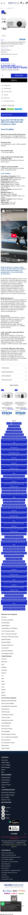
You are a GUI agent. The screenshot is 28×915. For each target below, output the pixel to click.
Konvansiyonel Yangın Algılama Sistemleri (10, 857)
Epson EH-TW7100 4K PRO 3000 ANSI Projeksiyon (14, 492)
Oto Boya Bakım (5, 622)
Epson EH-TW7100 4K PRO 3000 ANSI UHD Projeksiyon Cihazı (14, 485)
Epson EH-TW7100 (16, 423)
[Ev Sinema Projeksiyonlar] (6, 8)
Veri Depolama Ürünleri (7, 653)
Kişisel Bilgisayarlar (6, 723)
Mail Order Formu (5, 799)
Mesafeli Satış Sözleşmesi (8, 792)
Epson (8, 423)
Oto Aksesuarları (5, 712)
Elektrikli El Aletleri (6, 639)
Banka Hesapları (5, 767)
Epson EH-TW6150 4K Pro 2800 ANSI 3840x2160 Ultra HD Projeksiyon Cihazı (7, 403)
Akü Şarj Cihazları (6, 740)
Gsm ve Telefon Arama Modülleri (9, 737)
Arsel (2, 664)
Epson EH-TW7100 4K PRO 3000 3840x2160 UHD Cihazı (14, 520)
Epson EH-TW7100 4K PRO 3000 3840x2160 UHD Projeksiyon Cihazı (14, 514)
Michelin (3, 689)
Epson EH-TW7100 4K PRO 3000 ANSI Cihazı (14, 500)
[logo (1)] (14, 886)
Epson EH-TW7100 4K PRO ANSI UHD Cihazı (14, 606)
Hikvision (3, 673)
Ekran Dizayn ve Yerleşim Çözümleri (9, 861)
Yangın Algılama (5, 625)
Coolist (3, 684)
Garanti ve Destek (6, 784)
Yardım (3, 787)
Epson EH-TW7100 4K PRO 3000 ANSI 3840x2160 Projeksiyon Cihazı (14, 467)
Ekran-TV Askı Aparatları (7, 703)
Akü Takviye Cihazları (6, 728)
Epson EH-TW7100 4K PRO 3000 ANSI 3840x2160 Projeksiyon (14, 462)
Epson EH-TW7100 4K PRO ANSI (14, 558)
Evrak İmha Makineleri (7, 650)
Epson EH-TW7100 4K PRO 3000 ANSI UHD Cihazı (14, 489)
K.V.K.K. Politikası (6, 765)
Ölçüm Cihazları (5, 748)
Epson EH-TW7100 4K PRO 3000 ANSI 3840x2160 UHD (14, 441)
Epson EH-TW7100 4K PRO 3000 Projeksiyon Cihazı (14, 553)
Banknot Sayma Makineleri (7, 852)
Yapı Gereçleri (5, 648)
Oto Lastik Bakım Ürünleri (8, 742)
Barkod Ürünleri (5, 709)
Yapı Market (4, 874)
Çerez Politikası (5, 797)
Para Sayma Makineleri (7, 620)
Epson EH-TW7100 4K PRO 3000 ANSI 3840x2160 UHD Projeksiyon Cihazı (14, 451)
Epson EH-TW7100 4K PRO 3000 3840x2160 (14, 502)
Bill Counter (4, 661)
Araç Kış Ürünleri (5, 717)
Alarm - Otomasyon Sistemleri (9, 634)
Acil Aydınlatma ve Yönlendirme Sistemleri (11, 870)
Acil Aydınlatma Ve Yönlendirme (9, 628)
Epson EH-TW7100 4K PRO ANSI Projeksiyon (14, 609)
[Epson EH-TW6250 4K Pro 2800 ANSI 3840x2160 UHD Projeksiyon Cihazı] (20, 395)
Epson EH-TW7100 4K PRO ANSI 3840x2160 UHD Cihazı (14, 578)
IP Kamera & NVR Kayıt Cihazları (10, 636)
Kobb (2, 681)
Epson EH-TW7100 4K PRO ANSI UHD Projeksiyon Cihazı (14, 602)
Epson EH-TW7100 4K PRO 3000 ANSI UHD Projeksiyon (14, 480)
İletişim (3, 769)
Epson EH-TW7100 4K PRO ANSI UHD (14, 595)
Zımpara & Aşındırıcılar (7, 645)
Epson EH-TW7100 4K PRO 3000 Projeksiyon (14, 550)
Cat (2, 675)
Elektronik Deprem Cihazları (8, 734)
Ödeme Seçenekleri (7, 372)
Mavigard (3, 667)
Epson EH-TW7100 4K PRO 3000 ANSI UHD (14, 476)
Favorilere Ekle (5, 398)
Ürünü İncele (9, 398)
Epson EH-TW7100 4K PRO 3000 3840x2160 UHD (14, 505)
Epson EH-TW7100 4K (14, 426)
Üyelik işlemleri (5, 782)
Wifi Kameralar (5, 745)
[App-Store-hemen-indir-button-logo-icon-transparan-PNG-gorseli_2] (14, 828)
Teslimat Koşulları (5, 777)
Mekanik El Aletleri (6, 642)
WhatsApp (11, 109)
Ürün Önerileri (6, 376)
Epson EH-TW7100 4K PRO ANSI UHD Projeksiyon (14, 598)
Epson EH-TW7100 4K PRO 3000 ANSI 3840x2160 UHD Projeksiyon (14, 446)
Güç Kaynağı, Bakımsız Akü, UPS (9, 872)
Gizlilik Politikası (5, 762)
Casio (2, 687)
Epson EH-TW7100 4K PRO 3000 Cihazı (14, 556)
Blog (2, 772)
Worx (2, 678)
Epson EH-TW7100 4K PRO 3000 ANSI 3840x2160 (14, 437)
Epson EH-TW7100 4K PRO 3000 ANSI (14, 434)
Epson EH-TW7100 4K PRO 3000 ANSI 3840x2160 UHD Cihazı (14, 457)
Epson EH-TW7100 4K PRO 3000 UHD (14, 536)
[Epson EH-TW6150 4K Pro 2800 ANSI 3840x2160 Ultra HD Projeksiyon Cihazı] (7, 395)
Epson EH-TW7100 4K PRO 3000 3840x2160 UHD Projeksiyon (14, 509)
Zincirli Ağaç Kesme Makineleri (9, 706)
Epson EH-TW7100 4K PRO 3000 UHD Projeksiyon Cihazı (14, 543)
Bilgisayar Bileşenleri (6, 866)
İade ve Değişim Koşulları (7, 795)
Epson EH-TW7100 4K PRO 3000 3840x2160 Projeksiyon (14, 525)
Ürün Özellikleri (7, 114)
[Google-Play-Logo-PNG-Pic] (14, 822)
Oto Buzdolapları (5, 731)
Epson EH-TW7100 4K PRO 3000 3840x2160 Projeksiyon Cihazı (14, 530)
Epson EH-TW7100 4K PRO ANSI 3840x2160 (14, 561)
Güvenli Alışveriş (5, 780)
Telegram (18, 109)
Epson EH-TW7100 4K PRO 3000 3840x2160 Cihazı (14, 534)
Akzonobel (4, 670)
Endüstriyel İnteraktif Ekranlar (8, 700)
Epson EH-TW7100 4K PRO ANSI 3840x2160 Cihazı (14, 592)
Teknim (3, 692)
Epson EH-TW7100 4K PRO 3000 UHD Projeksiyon (14, 539)
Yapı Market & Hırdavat (7, 714)
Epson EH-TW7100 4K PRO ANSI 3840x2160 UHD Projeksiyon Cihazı (14, 573)
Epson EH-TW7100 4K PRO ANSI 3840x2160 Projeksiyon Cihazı (14, 589)
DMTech (3, 695)
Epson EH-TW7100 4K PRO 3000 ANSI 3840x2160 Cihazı (14, 472)
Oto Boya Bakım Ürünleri (7, 879)
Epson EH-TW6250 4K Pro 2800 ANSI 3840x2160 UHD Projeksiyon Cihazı (21, 403)
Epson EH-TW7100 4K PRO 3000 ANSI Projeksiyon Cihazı (14, 496)
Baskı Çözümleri (5, 726)
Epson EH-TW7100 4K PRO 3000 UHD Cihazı (14, 547)
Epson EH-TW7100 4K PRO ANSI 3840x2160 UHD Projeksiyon (14, 568)
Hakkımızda (4, 760)
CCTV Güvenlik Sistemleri (8, 631)
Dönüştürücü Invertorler (7, 720)
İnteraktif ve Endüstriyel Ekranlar (8, 855)
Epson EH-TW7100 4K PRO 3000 (14, 431)
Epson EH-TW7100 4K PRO (14, 429)
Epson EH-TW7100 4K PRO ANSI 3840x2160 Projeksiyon (14, 583)
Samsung (3, 617)
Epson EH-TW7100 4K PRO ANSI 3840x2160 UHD (14, 564)
